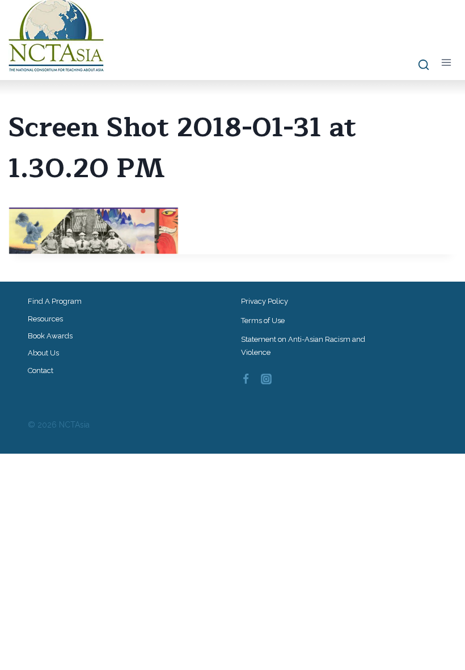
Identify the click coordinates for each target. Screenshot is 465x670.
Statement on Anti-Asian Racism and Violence (303, 346)
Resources (45, 319)
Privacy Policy (264, 301)
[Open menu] (446, 63)
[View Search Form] (418, 65)
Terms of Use (263, 320)
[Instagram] (266, 379)
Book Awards (50, 336)
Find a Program (55, 301)
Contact (40, 370)
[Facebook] (245, 379)
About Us (43, 353)
